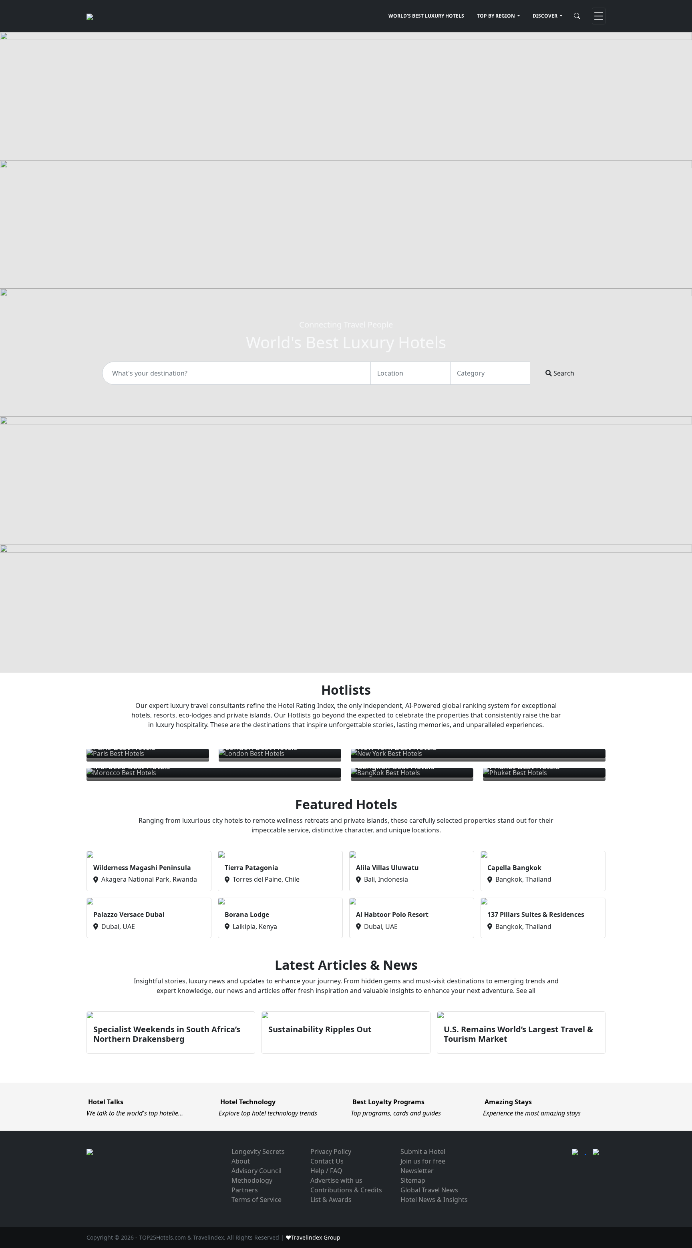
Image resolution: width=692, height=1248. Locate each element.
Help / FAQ (326, 1170)
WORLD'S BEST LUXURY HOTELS (426, 15)
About (240, 1161)
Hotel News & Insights (434, 1199)
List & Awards (331, 1199)
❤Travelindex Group (313, 1237)
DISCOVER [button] (546, 15)
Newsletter (417, 1170)
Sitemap (412, 1180)
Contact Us (327, 1161)
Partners (244, 1190)
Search (563, 373)
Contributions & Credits (346, 1190)
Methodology (251, 1180)
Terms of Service (256, 1199)
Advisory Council (256, 1170)
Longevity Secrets (258, 1151)
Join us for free (422, 1161)
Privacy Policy (330, 1151)
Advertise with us (336, 1180)
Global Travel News (429, 1190)
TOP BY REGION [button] (496, 15)
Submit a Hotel (422, 1151)
